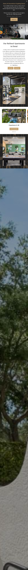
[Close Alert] (26, 1)
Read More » (15, 65)
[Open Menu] (26, 26)
